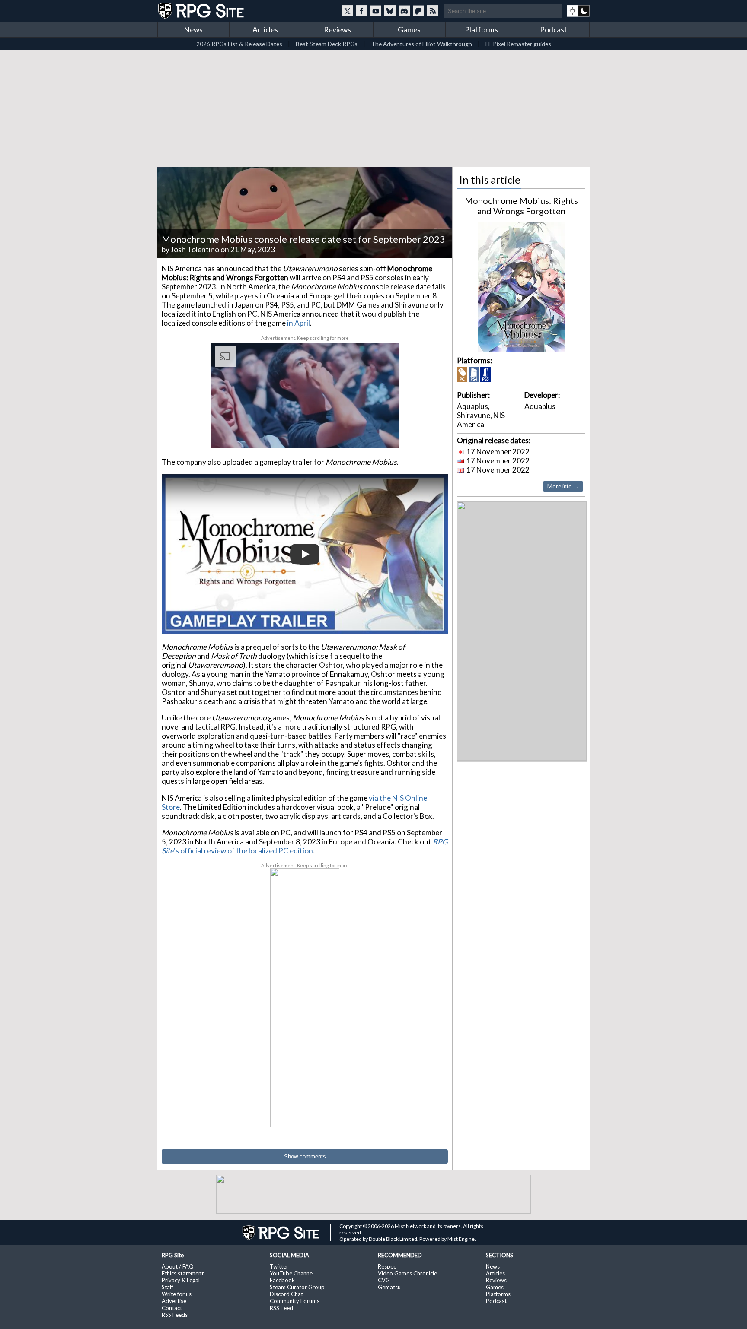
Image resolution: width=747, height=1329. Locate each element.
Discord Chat (286, 1294)
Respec (387, 1266)
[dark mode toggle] (578, 11)
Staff (167, 1287)
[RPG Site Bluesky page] (390, 10)
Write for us (177, 1294)
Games (409, 29)
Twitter (279, 1266)
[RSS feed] (432, 10)
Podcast (553, 29)
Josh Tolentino (195, 249)
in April (298, 322)
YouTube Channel (292, 1273)
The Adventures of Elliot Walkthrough (421, 44)
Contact (172, 1307)
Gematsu (389, 1287)
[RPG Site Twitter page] (347, 10)
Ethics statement (183, 1273)
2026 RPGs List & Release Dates (239, 44)
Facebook (282, 1280)
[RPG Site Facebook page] (361, 10)
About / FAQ (178, 1266)
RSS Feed (281, 1307)
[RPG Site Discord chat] (404, 10)
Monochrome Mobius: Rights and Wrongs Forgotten (521, 205)
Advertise (174, 1300)
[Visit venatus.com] (381, 434)
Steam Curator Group (297, 1287)
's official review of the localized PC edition (305, 846)
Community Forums (294, 1300)
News (193, 29)
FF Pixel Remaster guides (518, 44)
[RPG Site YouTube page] (375, 10)
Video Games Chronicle (407, 1273)
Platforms (481, 29)
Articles (265, 29)
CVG (384, 1280)
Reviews (337, 29)
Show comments (305, 1156)
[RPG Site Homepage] (201, 10)
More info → (563, 486)
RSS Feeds (175, 1314)
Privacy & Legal (181, 1280)
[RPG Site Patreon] (418, 10)
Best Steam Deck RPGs (327, 44)
